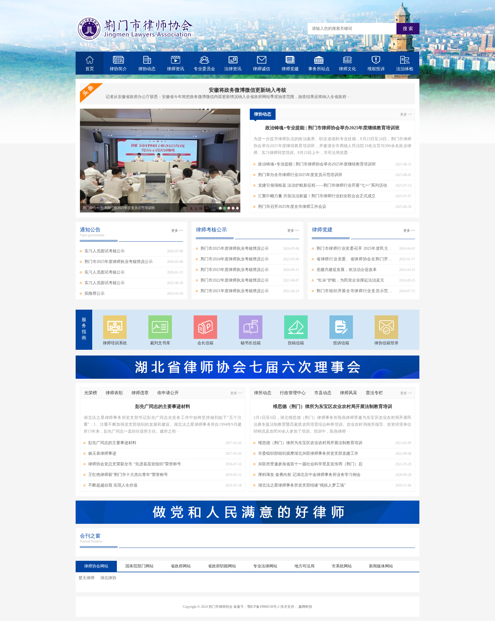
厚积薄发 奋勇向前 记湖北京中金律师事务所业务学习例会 (309, 474)
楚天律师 (86, 578)
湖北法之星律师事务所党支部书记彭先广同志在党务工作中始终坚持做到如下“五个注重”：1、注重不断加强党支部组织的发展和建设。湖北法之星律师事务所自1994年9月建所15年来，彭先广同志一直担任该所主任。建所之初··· (162, 424)
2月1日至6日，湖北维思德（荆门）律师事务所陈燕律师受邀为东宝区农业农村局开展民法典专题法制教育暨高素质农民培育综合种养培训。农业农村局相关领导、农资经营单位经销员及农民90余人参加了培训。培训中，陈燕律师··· (332, 424)
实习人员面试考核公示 (105, 251)
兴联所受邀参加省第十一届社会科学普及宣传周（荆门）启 (310, 464)
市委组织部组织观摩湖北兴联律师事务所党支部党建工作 (308, 453)
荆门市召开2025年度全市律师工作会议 (237, 208)
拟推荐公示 (95, 293)
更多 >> (406, 114)
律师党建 (290, 69)
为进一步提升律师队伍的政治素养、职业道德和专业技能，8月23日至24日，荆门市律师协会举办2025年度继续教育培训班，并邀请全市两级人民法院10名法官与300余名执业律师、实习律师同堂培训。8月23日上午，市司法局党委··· (332, 146)
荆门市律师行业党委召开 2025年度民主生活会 (354, 250)
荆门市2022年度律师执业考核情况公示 (235, 280)
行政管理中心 (293, 392)
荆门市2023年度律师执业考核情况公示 (235, 269)
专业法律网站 (265, 566)
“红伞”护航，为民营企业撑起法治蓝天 (350, 280)
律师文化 (347, 69)
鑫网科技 (305, 607)
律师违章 (140, 392)
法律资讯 (232, 69)
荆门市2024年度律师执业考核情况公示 (235, 259)
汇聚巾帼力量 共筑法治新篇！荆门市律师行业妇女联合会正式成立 (233, 208)
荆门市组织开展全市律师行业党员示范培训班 (354, 292)
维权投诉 (376, 69)
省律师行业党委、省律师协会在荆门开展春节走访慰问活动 (354, 260)
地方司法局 (304, 566)
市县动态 (322, 392)
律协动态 (147, 69)
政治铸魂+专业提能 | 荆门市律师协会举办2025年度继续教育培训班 (220, 208)
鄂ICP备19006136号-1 (263, 607)
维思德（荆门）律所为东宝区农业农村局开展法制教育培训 (310, 443)
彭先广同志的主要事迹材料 (112, 443)
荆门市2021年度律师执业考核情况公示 (235, 291)
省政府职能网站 (222, 566)
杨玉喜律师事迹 (102, 453)
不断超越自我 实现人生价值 (113, 485)
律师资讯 (175, 69)
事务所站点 (319, 69)
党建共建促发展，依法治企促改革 (347, 269)
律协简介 (118, 69)
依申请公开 (168, 392)
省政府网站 (181, 566)
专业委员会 (204, 69)
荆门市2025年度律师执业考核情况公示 (119, 261)
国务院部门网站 (139, 566)
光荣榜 (90, 392)
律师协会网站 (96, 566)
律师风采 (348, 392)
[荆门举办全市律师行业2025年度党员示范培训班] (160, 160)
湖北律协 (108, 578)
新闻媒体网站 (381, 566)
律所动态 (262, 392)
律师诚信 (261, 69)
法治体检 (404, 69)
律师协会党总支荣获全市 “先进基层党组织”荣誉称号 (134, 464)
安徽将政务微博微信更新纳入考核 (247, 90)
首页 (89, 69)
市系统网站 (342, 566)
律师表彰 (114, 392)
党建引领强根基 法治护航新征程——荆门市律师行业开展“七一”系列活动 (228, 208)
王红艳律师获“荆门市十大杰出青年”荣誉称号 (128, 474)
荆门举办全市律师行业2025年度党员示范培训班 (119, 208)
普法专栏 (374, 392)
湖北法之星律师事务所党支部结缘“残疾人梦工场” (302, 485)
